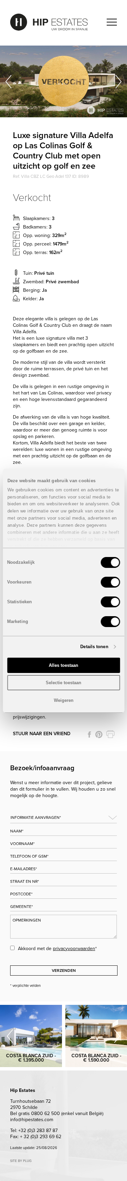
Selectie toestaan (63, 682)
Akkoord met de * (57, 948)
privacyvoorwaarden (74, 948)
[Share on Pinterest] (99, 734)
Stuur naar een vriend (41, 734)
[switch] (110, 582)
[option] (63, 81)
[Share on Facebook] (89, 734)
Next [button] (118, 81)
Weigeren (63, 700)
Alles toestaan (63, 665)
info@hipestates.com (31, 1120)
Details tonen (94, 646)
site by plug (20, 1161)
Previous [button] (8, 81)
